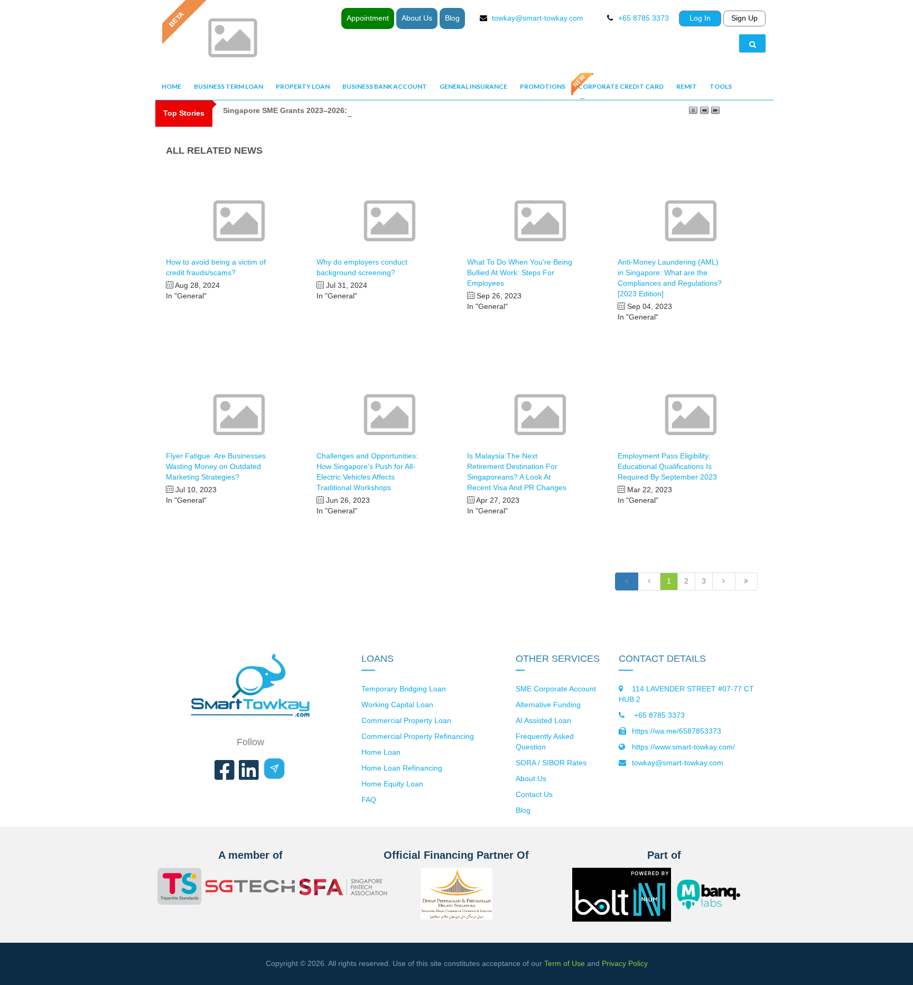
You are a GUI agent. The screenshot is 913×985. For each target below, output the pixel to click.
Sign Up (744, 18)
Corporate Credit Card (621, 86)
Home (171, 86)
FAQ (368, 799)
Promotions (542, 86)
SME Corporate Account (556, 688)
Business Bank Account (384, 86)
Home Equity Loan (392, 784)
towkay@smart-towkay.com (537, 18)
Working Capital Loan (397, 704)
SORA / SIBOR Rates (551, 762)
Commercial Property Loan (406, 720)
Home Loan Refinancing (401, 768)
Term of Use (564, 963)
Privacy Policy (625, 963)
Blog (452, 18)
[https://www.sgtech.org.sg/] (250, 888)
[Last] (746, 581)
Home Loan (380, 752)
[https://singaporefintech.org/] (344, 888)
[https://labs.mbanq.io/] (715, 894)
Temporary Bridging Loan (403, 688)
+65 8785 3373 (658, 715)
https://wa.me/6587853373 (676, 731)
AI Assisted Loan (543, 720)
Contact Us (534, 794)
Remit (686, 86)
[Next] (723, 581)
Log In (700, 18)
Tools (721, 86)
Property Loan (303, 86)
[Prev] (649, 581)
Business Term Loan (228, 86)
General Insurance (473, 86)
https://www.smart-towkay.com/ (683, 747)
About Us (417, 18)
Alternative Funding (548, 704)
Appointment (368, 18)
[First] (626, 581)
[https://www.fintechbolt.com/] (621, 913)
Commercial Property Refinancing (417, 736)
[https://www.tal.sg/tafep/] (179, 888)
